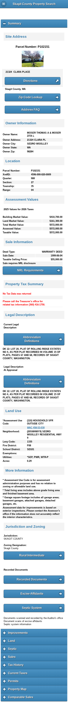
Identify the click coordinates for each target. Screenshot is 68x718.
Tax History (16, 666)
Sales (12, 658)
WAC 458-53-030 (36, 427)
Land (12, 642)
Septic (13, 650)
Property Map (18, 690)
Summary (15, 25)
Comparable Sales (21, 698)
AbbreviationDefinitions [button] (32, 339)
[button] (32, 81)
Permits (14, 682)
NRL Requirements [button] (30, 270)
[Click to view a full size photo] (33, 66)
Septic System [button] (32, 607)
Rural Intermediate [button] (31, 555)
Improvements (19, 634)
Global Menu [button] (3, 4)
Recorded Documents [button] (32, 579)
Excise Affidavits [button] (31, 593)
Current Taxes (18, 674)
